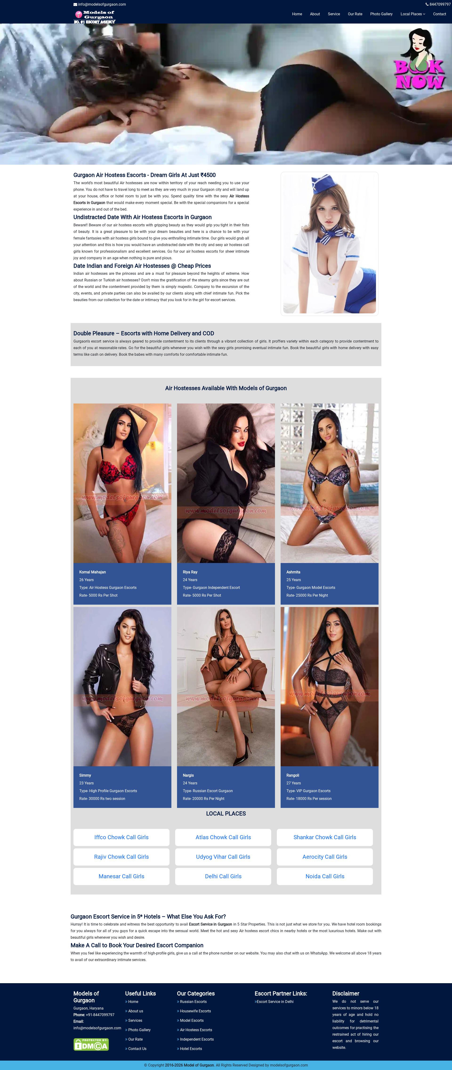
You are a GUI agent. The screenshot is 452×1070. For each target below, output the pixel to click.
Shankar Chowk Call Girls (325, 837)
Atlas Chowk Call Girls (223, 837)
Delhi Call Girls (223, 876)
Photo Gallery (381, 14)
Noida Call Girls (325, 876)
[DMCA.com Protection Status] (91, 1044)
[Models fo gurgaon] (97, 16)
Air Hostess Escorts (196, 1030)
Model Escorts (192, 1020)
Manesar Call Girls (121, 876)
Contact (439, 14)
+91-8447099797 (100, 1015)
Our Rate (355, 14)
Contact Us (137, 1048)
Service (334, 14)
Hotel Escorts (191, 1048)
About (315, 14)
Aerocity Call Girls (325, 857)
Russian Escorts (193, 1001)
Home (297, 14)
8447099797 (440, 4)
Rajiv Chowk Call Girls (121, 857)
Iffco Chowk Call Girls (121, 837)
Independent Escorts (197, 1039)
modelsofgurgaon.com (289, 1065)
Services (135, 1020)
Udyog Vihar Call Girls (223, 857)
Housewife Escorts (195, 1011)
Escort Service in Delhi (275, 1001)
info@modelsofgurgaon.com (101, 4)
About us (135, 1011)
